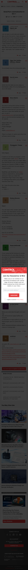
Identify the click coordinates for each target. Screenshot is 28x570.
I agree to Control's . (15, 299)
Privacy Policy (19, 299)
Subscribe (14, 295)
